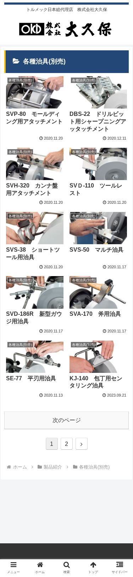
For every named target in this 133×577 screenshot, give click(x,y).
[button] (119, 560)
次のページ (66, 420)
